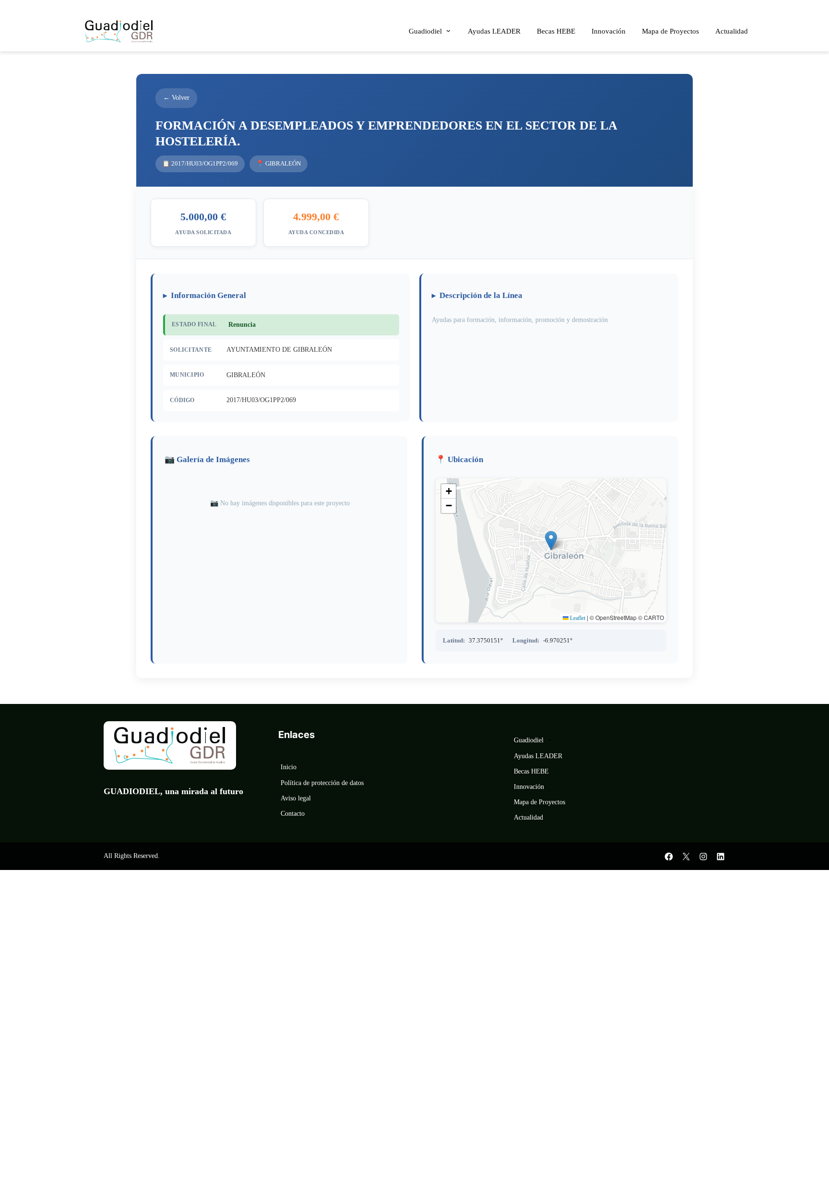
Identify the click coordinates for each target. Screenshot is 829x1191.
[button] (551, 540)
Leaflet (576, 618)
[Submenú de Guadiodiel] (448, 30)
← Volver (176, 97)
